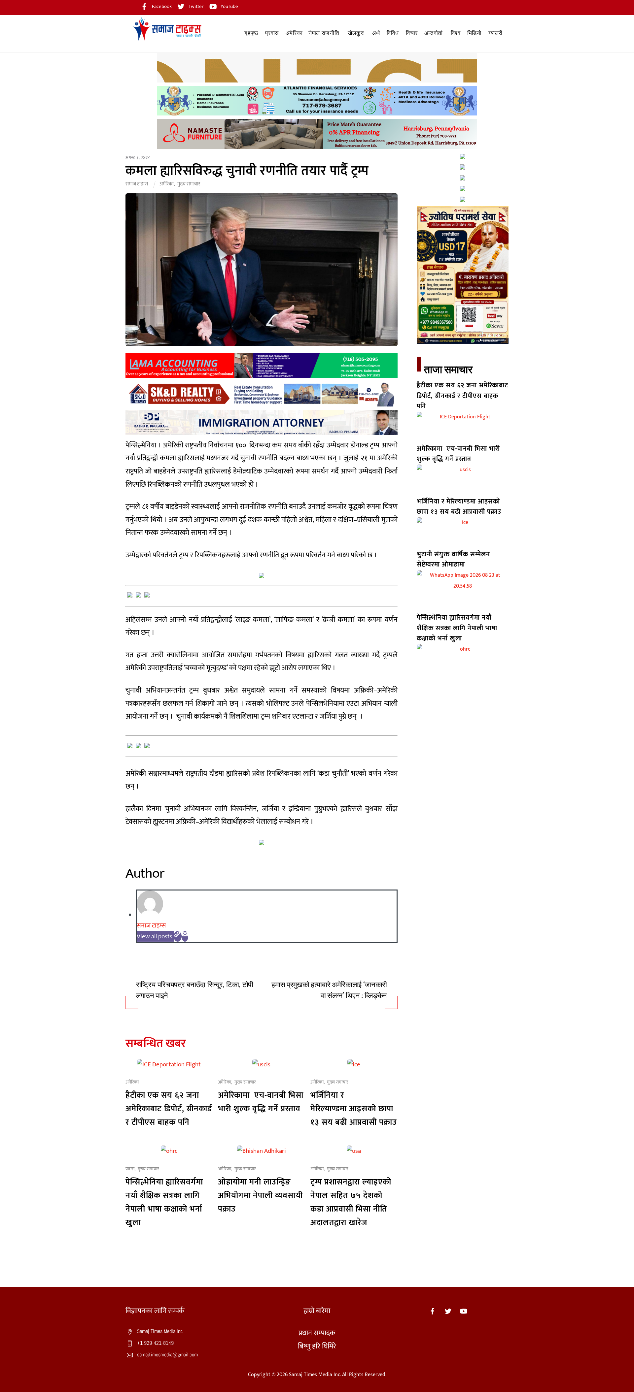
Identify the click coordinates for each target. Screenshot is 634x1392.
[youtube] (463, 1311)
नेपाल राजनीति (323, 33)
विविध (393, 33)
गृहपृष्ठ (251, 33)
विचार (412, 33)
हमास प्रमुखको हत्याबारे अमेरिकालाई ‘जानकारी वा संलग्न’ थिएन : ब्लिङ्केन (329, 990)
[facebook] (432, 1311)
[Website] (178, 936)
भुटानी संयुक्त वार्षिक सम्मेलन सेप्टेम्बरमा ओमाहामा (453, 559)
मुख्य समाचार (188, 184)
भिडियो (474, 33)
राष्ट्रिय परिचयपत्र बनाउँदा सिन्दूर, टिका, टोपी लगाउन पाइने (194, 990)
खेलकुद (356, 33)
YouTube (229, 6)
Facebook (161, 6)
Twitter (196, 6)
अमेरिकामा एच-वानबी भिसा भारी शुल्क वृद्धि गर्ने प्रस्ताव (260, 1102)
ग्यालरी (495, 33)
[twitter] (448, 1311)
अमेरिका (294, 33)
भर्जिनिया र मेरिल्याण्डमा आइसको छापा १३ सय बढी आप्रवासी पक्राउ (353, 1108)
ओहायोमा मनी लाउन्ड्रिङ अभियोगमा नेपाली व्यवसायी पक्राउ (260, 1195)
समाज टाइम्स (136, 184)
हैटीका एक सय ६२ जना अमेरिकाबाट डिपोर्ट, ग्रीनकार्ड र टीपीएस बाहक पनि (168, 1108)
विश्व (455, 33)
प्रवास (272, 33)
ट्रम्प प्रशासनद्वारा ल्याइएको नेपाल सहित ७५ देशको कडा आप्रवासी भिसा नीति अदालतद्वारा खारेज (350, 1202)
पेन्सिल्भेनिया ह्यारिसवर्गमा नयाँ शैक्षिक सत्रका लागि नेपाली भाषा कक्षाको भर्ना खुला (164, 1202)
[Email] (185, 936)
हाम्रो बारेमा (316, 1311)
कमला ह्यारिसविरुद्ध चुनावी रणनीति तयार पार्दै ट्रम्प (248, 171)
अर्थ (376, 33)
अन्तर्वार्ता (433, 33)
